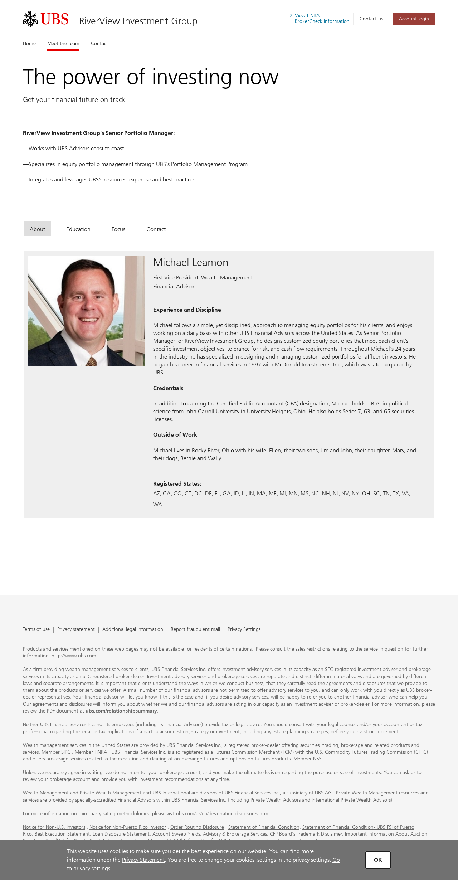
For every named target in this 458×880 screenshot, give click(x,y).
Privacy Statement (143, 859)
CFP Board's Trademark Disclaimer (306, 834)
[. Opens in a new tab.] (45, 19)
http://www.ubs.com (74, 656)
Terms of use (36, 629)
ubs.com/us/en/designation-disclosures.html (222, 814)
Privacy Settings (244, 629)
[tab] (37, 228)
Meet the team (63, 43)
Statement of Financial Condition (263, 827)
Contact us (371, 19)
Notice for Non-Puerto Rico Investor (127, 827)
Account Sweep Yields (176, 834)
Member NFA (307, 759)
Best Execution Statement (62, 834)
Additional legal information (132, 629)
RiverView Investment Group (138, 21)
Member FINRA (91, 752)
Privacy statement (76, 629)
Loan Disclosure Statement (121, 834)
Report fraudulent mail (195, 629)
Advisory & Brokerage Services (235, 834)
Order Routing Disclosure (197, 827)
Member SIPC (56, 752)
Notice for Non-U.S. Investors (54, 827)
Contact (99, 43)
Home (29, 43)
